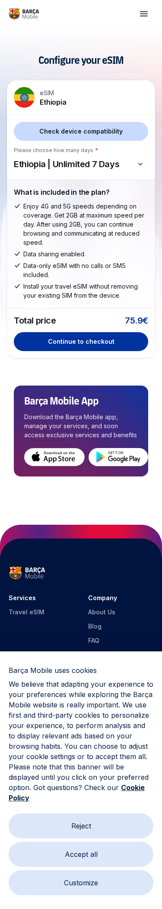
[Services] (143, 13)
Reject (81, 826)
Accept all (81, 854)
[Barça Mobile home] (24, 14)
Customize (81, 882)
